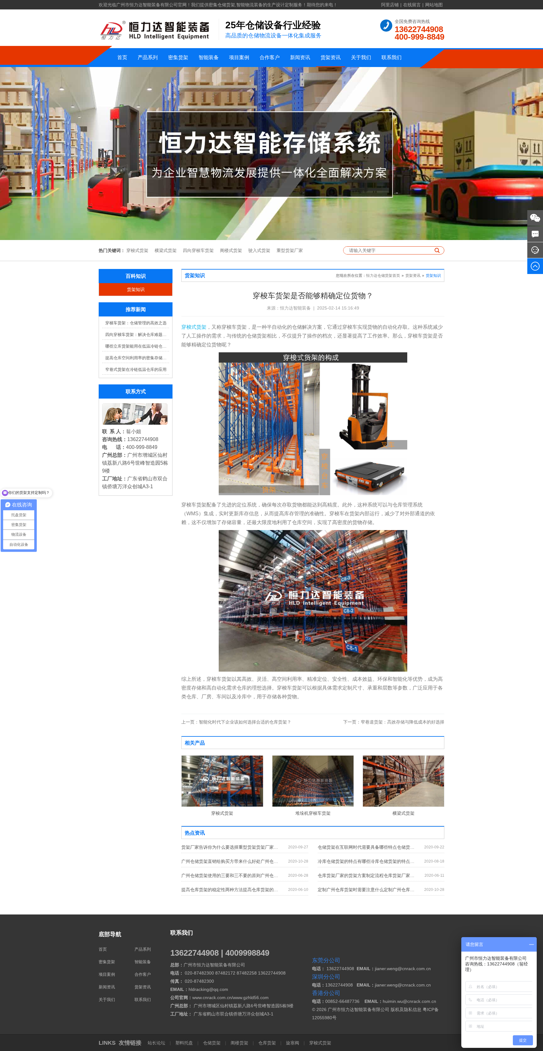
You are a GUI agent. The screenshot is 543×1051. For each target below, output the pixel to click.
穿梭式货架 (137, 250)
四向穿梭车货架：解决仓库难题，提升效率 (137, 334)
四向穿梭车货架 (198, 250)
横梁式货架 (166, 250)
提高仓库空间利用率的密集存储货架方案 (137, 357)
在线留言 (412, 4)
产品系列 (148, 57)
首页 (122, 57)
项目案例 (239, 57)
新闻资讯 (300, 57)
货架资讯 (331, 57)
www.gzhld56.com (251, 997)
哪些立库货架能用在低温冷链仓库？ (137, 346)
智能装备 (209, 57)
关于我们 (361, 57)
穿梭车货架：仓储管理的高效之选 (136, 323)
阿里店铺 (390, 4)
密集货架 (178, 57)
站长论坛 (157, 1042)
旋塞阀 (292, 1042)
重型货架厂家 (290, 250)
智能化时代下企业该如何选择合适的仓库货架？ (236, 721)
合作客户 (270, 57)
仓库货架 (267, 1042)
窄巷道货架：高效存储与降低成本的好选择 (393, 721)
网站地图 (434, 4)
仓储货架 (212, 1042)
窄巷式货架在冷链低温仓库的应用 (136, 369)
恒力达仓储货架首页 (383, 275)
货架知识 (136, 289)
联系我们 (391, 57)
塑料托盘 (184, 1042)
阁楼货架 (239, 1042)
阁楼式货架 (231, 250)
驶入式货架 (259, 250)
